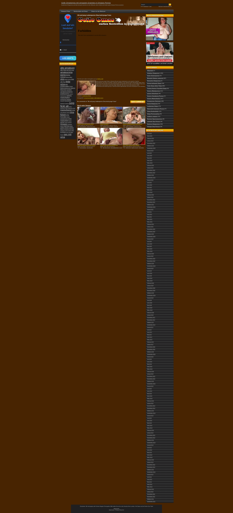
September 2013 (151, 442)
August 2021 (150, 209)
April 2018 (149, 307)
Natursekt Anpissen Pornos (155, 109)
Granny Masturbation (153, 98)
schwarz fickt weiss (65, 130)
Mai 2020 (149, 246)
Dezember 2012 (151, 464)
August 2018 (150, 298)
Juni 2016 (149, 361)
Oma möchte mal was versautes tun (109, 145)
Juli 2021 (149, 212)
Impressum (111, 510)
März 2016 (149, 369)
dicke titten (69, 77)
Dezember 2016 (151, 347)
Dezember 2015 (151, 376)
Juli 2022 (149, 182)
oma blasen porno (65, 112)
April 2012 (149, 484)
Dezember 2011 (151, 494)
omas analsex (68, 122)
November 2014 (151, 408)
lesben (111, 126)
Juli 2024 (149, 133)
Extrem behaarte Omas (154, 83)
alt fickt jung (128, 147)
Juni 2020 (149, 244)
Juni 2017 (149, 332)
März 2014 (149, 428)
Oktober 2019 (150, 263)
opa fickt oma (68, 126)
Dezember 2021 (151, 199)
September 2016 (151, 354)
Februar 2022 (150, 194)
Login (150, 6)
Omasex (63, 124)
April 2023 (149, 160)
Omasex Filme (65, 11)
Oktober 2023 (150, 145)
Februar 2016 (150, 371)
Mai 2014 (149, 423)
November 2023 (151, 143)
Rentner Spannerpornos (154, 119)
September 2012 (151, 472)
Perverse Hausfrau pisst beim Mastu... (86, 145)
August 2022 (150, 180)
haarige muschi (106, 126)
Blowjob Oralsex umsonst (155, 78)
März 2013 (149, 457)
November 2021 (151, 202)
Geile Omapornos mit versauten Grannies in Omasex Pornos (86, 3)
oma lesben (141, 147)
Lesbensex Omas (86, 96)
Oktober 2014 (150, 410)
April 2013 (149, 455)
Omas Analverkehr (152, 111)
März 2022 (149, 192)
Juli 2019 (149, 271)
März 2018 (149, 310)
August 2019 (150, 268)
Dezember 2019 (151, 258)
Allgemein (150, 70)
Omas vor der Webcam (98, 11)
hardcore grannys (64, 103)
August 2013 (150, 445)
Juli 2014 (149, 418)
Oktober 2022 (150, 175)
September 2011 (151, 501)
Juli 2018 (149, 300)
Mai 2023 (149, 158)
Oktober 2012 (150, 469)
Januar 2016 (150, 374)
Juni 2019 (149, 273)
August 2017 (150, 327)
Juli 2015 (149, 388)
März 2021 (149, 221)
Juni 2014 (149, 420)
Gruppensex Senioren (154, 101)
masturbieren (66, 110)
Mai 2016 (149, 364)
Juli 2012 (149, 477)
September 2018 (151, 295)
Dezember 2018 (151, 288)
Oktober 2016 (150, 352)
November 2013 (151, 437)
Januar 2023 (150, 167)
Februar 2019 (150, 283)
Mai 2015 (149, 393)
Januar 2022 (150, 197)
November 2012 (151, 467)
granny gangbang (129, 126)
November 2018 (151, 290)
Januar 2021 (150, 226)
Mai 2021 (149, 217)
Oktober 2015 (150, 381)
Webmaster (116, 508)
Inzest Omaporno (152, 103)
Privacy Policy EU (119, 510)
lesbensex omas (64, 108)
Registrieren (146, 6)
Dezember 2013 (151, 435)
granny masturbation (66, 97)
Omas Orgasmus (104, 124)
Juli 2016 (149, 359)
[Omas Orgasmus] (111, 115)
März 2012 (149, 486)
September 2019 (151, 266)
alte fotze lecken (106, 147)
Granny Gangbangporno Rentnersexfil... (133, 124)
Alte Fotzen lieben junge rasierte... (131, 145)
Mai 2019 (149, 275)
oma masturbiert (65, 120)
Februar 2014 (150, 430)
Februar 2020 (150, 253)
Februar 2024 (150, 138)
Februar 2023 (150, 165)
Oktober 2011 (150, 499)
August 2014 (150, 415)
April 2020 (149, 248)
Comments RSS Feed (167, 6)
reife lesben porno (98, 98)
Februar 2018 (150, 312)
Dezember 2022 (151, 170)
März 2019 (149, 280)
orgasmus (116, 126)
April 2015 (149, 396)
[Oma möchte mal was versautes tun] (111, 136)
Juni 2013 (149, 450)
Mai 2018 (149, 305)
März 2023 (149, 163)
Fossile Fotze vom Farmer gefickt (85, 124)
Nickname (66, 40)
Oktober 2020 (150, 234)
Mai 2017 (149, 334)
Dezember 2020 (151, 229)
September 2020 (151, 236)
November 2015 (151, 379)
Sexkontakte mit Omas (81, 11)
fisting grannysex (65, 88)
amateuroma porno (91, 126)
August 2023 (150, 150)
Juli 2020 (149, 241)
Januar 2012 (150, 491)
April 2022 (149, 190)
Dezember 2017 (151, 317)
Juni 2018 (149, 302)
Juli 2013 (149, 447)
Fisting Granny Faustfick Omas (157, 88)
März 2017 (149, 339)
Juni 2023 (149, 155)
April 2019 (149, 278)
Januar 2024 (150, 140)
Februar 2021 (150, 224)
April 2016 (149, 366)
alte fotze (63, 70)
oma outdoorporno (115, 147)
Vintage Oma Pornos (153, 126)
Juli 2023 (149, 153)
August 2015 (150, 386)
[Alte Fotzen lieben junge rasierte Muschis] (134, 136)
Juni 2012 (149, 479)
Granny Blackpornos (153, 91)
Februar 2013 (150, 459)
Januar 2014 (150, 432)
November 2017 (151, 320)
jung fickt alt (67, 105)
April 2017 (149, 337)
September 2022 (151, 177)
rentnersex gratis (138, 126)
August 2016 (150, 356)
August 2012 (150, 474)
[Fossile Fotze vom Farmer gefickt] (88, 115)
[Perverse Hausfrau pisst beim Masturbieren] (88, 136)
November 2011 (151, 496)
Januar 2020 (150, 256)
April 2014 (149, 425)
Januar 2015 (150, 403)
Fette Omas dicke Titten (154, 86)
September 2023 (151, 148)
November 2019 (151, 261)
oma (73, 110)
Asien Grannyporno (153, 75)
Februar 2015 (150, 401)
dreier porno (68, 79)
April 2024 (149, 136)
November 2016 (151, 349)
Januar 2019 (150, 285)
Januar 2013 (150, 462)
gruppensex (63, 99)
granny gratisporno (66, 93)
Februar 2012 (150, 489)
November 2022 (151, 172)
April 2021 (149, 219)
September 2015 (151, 383)
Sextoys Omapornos (153, 124)
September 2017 (151, 325)
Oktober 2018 (150, 293)
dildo (62, 79)
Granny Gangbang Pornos (155, 96)
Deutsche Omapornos (154, 81)
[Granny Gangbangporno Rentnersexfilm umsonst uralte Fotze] (134, 115)
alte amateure (83, 126)
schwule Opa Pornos (153, 121)
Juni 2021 (149, 214)
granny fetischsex (152, 93)
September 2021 (151, 207)
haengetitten (68, 101)
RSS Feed (161, 6)
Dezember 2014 (151, 405)
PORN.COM (100, 79)
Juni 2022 (149, 185)
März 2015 (149, 398)
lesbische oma (71, 108)
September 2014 (151, 413)
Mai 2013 (149, 452)
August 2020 (150, 239)
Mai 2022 (149, 187)
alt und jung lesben (89, 98)
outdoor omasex (64, 127)
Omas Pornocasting (153, 114)
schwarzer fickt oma (69, 129)
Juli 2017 (149, 329)
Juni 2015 (149, 391)
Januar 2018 (150, 315)
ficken (71, 86)
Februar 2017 (150, 342)
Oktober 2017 (150, 322)
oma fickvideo (90, 147)
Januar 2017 (150, 344)
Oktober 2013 (150, 440)
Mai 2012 (149, 482)
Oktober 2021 (150, 204)
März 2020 (149, 251)
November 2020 (151, 231)
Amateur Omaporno (153, 73)
